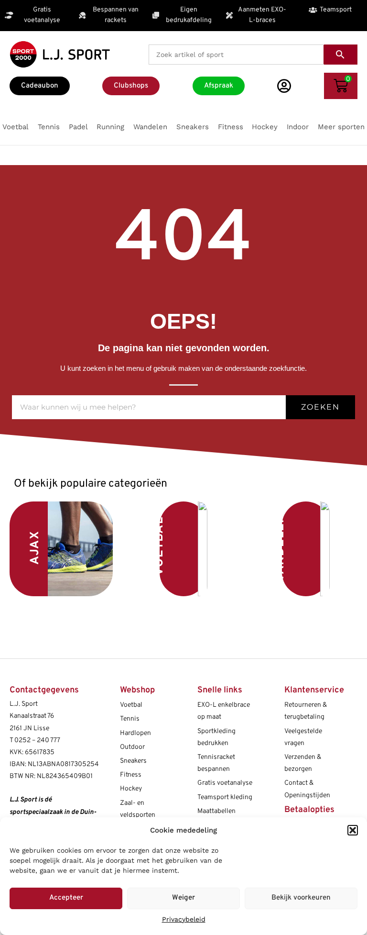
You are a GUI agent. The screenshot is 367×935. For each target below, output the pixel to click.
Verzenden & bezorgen (302, 763)
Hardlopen (135, 733)
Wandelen (280, 548)
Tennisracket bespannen (216, 763)
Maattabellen (216, 811)
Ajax (35, 548)
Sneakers (133, 761)
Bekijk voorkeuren (301, 897)
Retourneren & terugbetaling (305, 711)
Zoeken (320, 407)
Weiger (183, 897)
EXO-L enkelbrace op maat (223, 711)
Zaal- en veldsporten (137, 809)
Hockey (131, 789)
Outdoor (132, 747)
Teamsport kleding (224, 797)
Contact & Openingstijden (307, 789)
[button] (352, 830)
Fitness (130, 775)
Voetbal (159, 546)
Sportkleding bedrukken (216, 737)
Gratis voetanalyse (224, 783)
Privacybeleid (183, 919)
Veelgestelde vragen (303, 737)
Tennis (130, 719)
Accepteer (66, 897)
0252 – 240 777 (37, 740)
